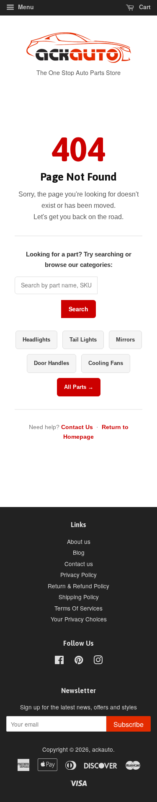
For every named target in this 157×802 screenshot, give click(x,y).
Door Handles (51, 363)
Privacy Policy (78, 574)
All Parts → (78, 387)
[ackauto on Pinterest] (78, 661)
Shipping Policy (79, 596)
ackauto (102, 749)
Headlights (36, 339)
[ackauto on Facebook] (59, 661)
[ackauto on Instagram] (98, 661)
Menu (25, 7)
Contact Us (77, 427)
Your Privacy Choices (79, 619)
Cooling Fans (105, 363)
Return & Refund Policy (78, 586)
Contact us (78, 563)
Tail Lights (83, 339)
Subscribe (128, 724)
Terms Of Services (78, 608)
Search (78, 309)
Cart (144, 7)
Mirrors (125, 339)
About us (78, 541)
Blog (79, 552)
